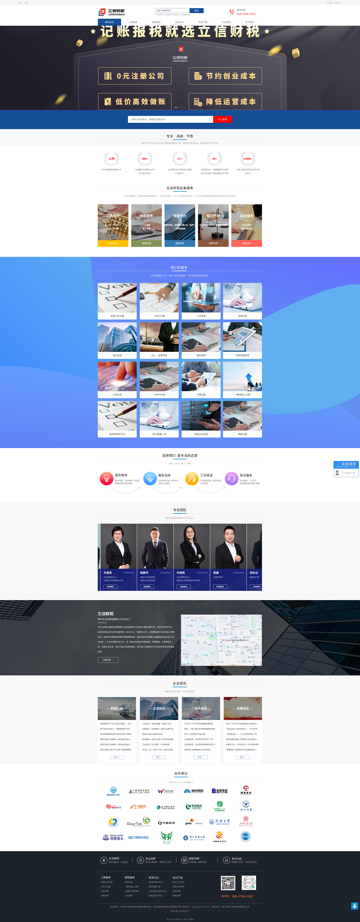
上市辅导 (129, 896)
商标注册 (242, 434)
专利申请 (176, 891)
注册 (26, 2)
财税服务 (156, 22)
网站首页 (109, 22)
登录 (20, 2)
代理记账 (201, 394)
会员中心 (337, 2)
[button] (177, 107)
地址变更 (117, 355)
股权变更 (201, 355)
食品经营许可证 (117, 434)
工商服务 (132, 22)
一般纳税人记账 (242, 394)
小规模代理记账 (132, 891)
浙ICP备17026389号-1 (180, 911)
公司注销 (117, 394)
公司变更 (201, 316)
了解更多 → (108, 660)
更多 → (117, 757)
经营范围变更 (242, 355)
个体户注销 (159, 394)
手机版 (329, 2)
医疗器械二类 (159, 434)
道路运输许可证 (155, 896)
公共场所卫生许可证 (157, 891)
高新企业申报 (201, 434)
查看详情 (113, 243)
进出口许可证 (178, 882)
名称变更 (242, 316)
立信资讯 (226, 22)
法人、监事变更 (159, 355)
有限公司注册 (117, 316)
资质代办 (179, 22)
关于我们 (249, 22)
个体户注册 (159, 316)
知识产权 (202, 22)
